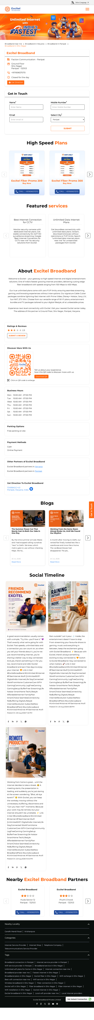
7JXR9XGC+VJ (13, 487)
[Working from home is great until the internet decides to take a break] (26, 752)
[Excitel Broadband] (12, 9)
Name (12, 102)
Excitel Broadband (27, 889)
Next (89, 174)
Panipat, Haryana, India (18, 490)
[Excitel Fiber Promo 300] (67, 173)
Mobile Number (59, 102)
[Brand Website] (57, 1003)
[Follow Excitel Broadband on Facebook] (36, 1003)
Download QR (41, 376)
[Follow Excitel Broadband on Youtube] (53, 1003)
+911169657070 (18, 72)
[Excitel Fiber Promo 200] (26, 173)
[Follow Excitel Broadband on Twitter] (45, 1003)
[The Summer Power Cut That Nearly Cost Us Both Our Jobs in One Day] (27, 518)
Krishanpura (30, 931)
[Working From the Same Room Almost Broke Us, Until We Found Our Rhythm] (66, 518)
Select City (56, 114)
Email (12, 115)
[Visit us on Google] (41, 1003)
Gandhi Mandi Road (13, 931)
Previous (4, 174)
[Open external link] (91, 517)
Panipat (38, 471)
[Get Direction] (31, 490)
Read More (16, 562)
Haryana (39, 466)
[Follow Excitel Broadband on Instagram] (49, 1003)
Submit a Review (17, 336)
